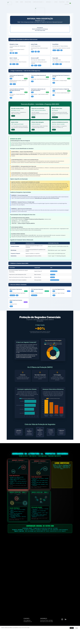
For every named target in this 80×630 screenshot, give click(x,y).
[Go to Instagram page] (62, 619)
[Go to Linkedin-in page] (65, 619)
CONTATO (67, 4)
